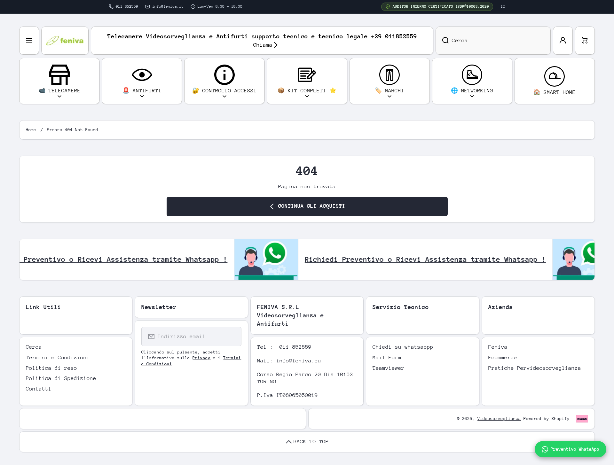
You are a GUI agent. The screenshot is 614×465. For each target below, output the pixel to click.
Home (31, 129)
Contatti (38, 389)
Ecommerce (502, 357)
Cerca (34, 347)
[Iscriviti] (232, 336)
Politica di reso (51, 368)
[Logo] (65, 41)
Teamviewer (389, 368)
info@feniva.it (168, 6)
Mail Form (387, 357)
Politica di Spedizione (61, 378)
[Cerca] (442, 41)
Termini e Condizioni (58, 357)
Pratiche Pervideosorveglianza (534, 368)
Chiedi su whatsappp (403, 347)
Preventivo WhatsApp (575, 449)
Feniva (498, 347)
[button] (584, 40)
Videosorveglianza (499, 418)
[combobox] (493, 41)
